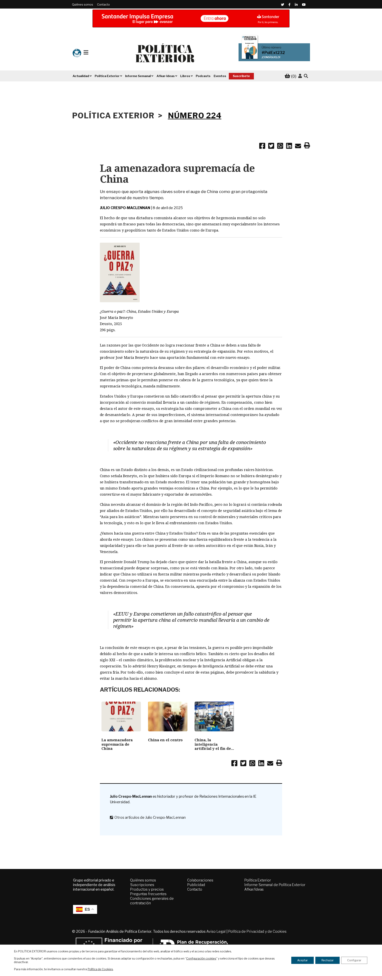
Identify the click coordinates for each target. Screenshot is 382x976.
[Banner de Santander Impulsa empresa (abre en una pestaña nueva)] (191, 18)
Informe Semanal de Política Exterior (274, 885)
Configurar (354, 960)
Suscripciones (142, 885)
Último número (271, 47)
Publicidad (196, 885)
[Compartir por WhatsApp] (280, 146)
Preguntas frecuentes (148, 894)
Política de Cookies (100, 969)
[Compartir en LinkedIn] (289, 146)
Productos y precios (147, 889)
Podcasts (203, 76)
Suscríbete (241, 76)
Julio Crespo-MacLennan (125, 208)
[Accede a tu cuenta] (300, 76)
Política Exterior (257, 880)
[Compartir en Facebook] (262, 146)
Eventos (220, 76)
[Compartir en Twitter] (271, 146)
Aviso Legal (216, 931)
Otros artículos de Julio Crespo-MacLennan (149, 817)
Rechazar (327, 960)
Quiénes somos (82, 4)
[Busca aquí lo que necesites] (306, 76)
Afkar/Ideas (254, 889)
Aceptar (302, 960)
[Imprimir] (307, 146)
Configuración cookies (201, 958)
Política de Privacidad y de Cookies (257, 931)
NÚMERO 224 (194, 115)
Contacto (103, 4)
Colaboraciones (200, 880)
